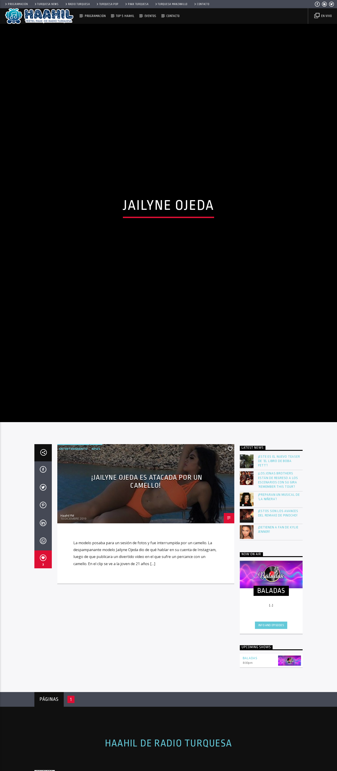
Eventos (150, 16)
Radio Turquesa (79, 4)
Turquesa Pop (109, 4)
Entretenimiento (73, 484)
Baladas (250, 694)
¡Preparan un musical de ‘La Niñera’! (279, 532)
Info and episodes (271, 660)
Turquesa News (47, 4)
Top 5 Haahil (125, 16)
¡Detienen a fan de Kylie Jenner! (278, 565)
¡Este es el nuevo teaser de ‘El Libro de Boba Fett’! (279, 496)
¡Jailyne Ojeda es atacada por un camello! (146, 517)
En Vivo (326, 16)
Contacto (203, 4)
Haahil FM (67, 551)
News (96, 484)
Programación (18, 4)
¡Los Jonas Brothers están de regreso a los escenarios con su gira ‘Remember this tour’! (278, 515)
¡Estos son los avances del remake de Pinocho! (278, 549)
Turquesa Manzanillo (173, 4)
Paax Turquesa (138, 4)
